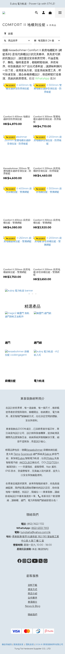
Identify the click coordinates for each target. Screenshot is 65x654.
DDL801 (27, 462)
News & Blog (32, 606)
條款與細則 (7, 644)
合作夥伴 (32, 597)
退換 (15, 644)
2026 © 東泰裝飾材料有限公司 (49, 644)
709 (54, 462)
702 (49, 462)
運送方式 (32, 589)
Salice (48, 454)
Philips (50, 458)
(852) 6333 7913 (40, 528)
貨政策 (20, 644)
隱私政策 (30, 644)
